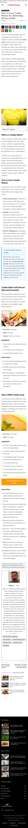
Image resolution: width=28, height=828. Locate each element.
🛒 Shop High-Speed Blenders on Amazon (14, 482)
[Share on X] (2, 27)
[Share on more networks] (17, 27)
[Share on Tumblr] (6, 30)
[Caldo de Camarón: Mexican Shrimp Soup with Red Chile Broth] (5, 691)
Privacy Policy (22, 823)
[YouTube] (23, 654)
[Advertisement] (14, 93)
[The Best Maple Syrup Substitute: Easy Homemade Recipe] (5, 743)
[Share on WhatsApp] (10, 30)
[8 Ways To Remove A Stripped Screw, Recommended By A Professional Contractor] (5, 731)
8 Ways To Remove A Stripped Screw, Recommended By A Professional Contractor (18, 732)
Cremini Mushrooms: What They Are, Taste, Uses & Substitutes (16, 678)
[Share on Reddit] (2, 30)
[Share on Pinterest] (10, 27)
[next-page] (5, 697)
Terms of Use (14, 825)
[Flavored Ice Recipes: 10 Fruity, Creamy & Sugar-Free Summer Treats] (5, 684)
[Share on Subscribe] (13, 27)
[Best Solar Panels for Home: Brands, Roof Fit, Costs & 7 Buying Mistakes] (5, 756)
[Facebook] (4, 654)
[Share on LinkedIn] (24, 27)
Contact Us (13, 823)
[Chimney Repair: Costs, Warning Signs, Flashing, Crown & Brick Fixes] (5, 768)
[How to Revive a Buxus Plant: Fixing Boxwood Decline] (5, 737)
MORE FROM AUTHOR (18, 672)
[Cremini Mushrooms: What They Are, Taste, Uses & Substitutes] (5, 678)
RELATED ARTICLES (6, 672)
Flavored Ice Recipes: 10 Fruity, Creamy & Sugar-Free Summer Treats (17, 685)
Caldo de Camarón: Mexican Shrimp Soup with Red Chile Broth (16, 691)
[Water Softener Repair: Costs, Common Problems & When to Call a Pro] (5, 774)
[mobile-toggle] (2, 5)
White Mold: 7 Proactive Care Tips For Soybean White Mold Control (21, 666)
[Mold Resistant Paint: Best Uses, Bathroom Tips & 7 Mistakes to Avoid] (5, 762)
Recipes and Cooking (9, 8)
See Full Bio (13, 633)
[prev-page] (2, 697)
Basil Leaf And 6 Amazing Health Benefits (5, 666)
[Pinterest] (19, 654)
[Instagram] (14, 654)
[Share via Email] (20, 27)
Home (2, 8)
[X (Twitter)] (9, 654)
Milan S (4, 20)
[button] (26, 5)
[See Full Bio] (17, 633)
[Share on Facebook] (6, 27)
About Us (4, 823)
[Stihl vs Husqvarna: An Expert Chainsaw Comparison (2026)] (5, 726)
